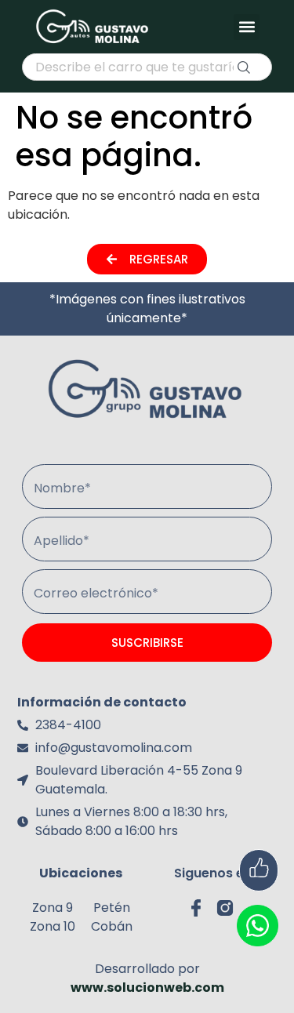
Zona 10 (52, 926)
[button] (247, 27)
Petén (111, 908)
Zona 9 (52, 908)
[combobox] (147, 67)
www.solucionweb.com (147, 988)
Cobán (111, 926)
